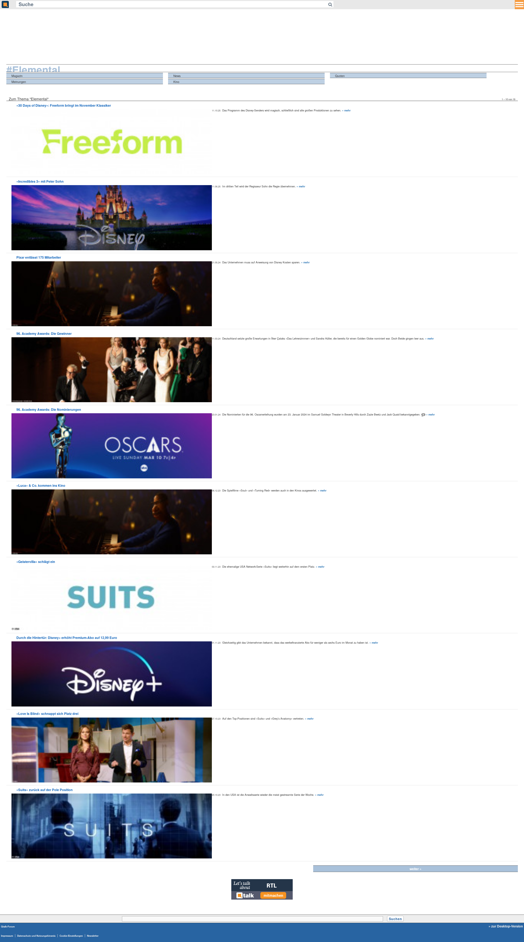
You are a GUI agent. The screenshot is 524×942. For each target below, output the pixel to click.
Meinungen (18, 81)
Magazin (17, 76)
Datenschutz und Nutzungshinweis (36, 935)
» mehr (346, 110)
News (177, 76)
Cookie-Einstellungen (71, 935)
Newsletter (92, 935)
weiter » (415, 868)
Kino (176, 81)
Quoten (340, 76)
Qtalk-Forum (8, 926)
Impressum (7, 935)
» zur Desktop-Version (506, 926)
